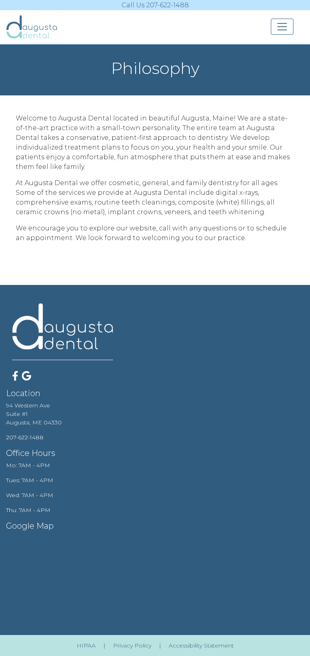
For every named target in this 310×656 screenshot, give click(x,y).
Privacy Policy (132, 645)
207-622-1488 (25, 437)
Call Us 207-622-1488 (155, 5)
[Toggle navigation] (282, 27)
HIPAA (86, 645)
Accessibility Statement (201, 645)
